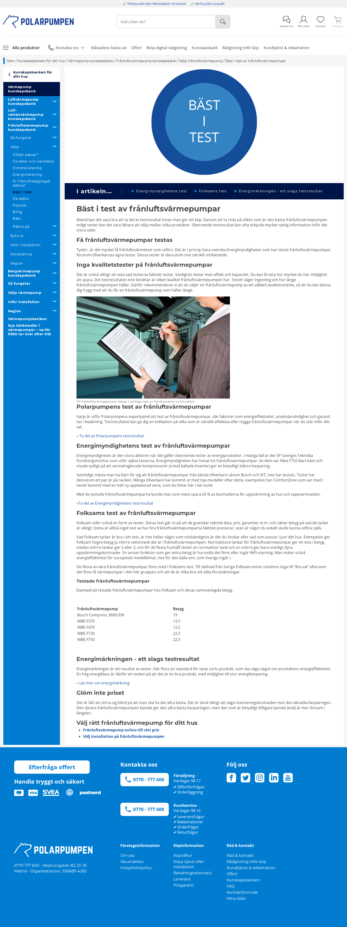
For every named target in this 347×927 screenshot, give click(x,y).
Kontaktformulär (242, 892)
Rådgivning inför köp (246, 861)
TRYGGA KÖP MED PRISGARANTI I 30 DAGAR (156, 4)
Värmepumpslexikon (27, 319)
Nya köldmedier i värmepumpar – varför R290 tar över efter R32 (29, 329)
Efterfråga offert (52, 767)
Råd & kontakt (240, 855)
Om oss (127, 855)
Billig (17, 212)
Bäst (17, 218)
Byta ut (17, 236)
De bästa (21, 199)
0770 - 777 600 (148, 779)
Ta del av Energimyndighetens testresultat (115, 503)
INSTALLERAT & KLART (210, 4)
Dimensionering (27, 168)
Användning (21, 254)
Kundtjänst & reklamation (251, 868)
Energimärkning (27, 174)
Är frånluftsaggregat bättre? (32, 183)
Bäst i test (22, 192)
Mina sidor (236, 898)
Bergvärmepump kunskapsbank (24, 273)
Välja (14, 147)
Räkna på (21, 226)
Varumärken (132, 861)
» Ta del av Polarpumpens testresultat (110, 435)
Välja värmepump (25, 293)
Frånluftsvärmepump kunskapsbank (28, 127)
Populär (20, 205)
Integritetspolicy (136, 868)
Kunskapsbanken (243, 880)
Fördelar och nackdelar (33, 161)
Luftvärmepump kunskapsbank (23, 101)
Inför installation (25, 245)
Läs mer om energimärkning (104, 683)
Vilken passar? (26, 155)
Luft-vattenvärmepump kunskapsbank (26, 114)
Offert (232, 874)
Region (16, 263)
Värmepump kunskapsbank (22, 89)
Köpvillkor (183, 855)
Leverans (182, 879)
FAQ (230, 886)
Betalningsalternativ (193, 873)
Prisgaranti (184, 885)
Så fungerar (21, 138)
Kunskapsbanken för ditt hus (32, 74)
